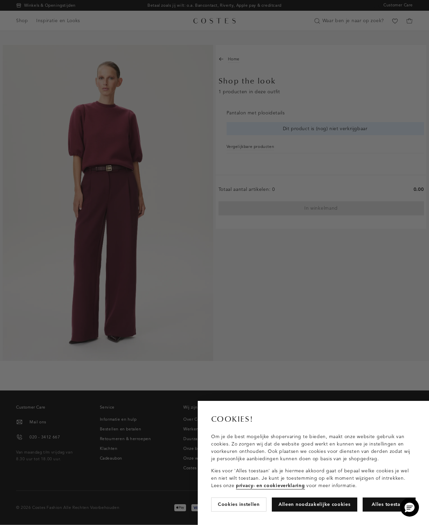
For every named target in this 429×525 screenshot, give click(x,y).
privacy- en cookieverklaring (270, 485)
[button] (409, 507)
